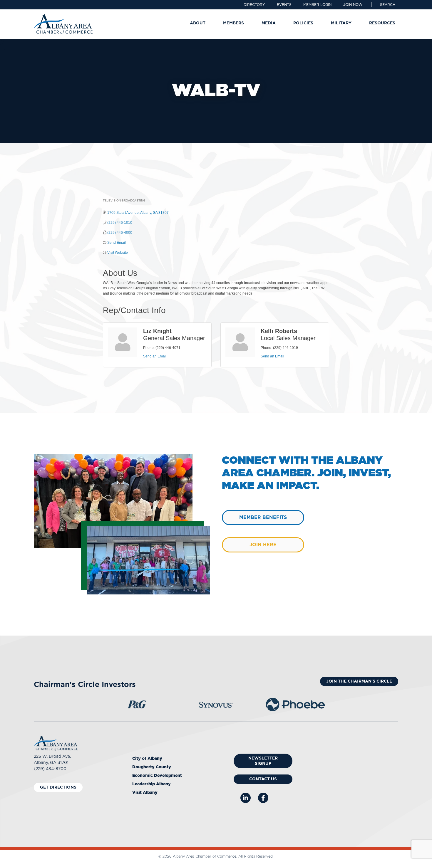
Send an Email (155, 356)
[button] (387, 4)
